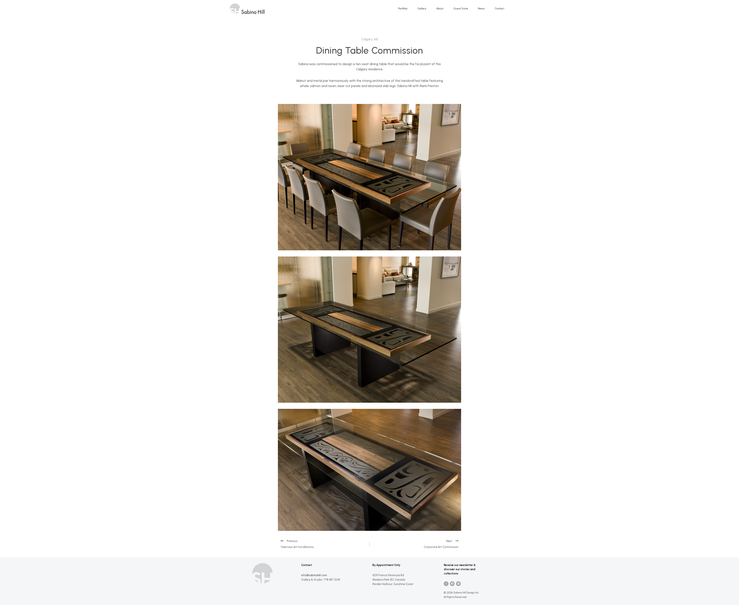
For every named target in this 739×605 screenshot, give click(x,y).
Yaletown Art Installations (297, 547)
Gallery (421, 8)
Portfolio (402, 8)
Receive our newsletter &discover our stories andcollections (460, 569)
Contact (499, 8)
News (481, 8)
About (439, 8)
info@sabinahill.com (314, 575)
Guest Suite (460, 8)
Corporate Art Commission (441, 547)
